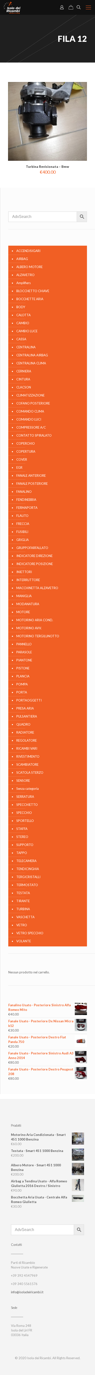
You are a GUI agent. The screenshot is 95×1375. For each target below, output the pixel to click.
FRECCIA (22, 524)
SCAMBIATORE (27, 764)
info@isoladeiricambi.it (27, 1292)
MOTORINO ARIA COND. (34, 620)
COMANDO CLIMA (30, 411)
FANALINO (24, 492)
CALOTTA (23, 315)
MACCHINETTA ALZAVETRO (37, 588)
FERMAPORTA (27, 508)
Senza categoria (27, 789)
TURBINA (23, 909)
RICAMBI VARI (26, 748)
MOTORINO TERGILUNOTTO (37, 636)
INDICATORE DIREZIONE (34, 556)
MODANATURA (27, 604)
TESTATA (23, 893)
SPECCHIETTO (27, 805)
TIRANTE (23, 901)
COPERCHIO (25, 443)
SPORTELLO (25, 821)
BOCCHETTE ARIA (29, 299)
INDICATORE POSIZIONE (34, 564)
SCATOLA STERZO (29, 772)
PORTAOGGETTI (29, 700)
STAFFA (22, 829)
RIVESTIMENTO (27, 756)
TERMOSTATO (27, 885)
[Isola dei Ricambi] (12, 7)
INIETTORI (24, 572)
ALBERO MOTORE (29, 267)
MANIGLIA (24, 596)
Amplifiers (23, 283)
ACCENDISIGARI (28, 251)
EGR (19, 467)
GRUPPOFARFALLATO (32, 548)
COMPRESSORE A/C (31, 427)
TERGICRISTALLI (28, 877)
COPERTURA (25, 451)
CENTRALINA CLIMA (31, 363)
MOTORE (23, 612)
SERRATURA (25, 797)
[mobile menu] (88, 7)
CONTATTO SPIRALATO (34, 435)
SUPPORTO (24, 845)
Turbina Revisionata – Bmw (47, 167)
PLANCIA (22, 676)
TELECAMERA (26, 861)
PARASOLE (24, 652)
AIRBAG (22, 259)
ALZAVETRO (25, 275)
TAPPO (21, 853)
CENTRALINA (26, 347)
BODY (20, 307)
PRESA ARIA (25, 708)
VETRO (21, 925)
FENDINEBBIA (26, 500)
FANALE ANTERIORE (31, 475)
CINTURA (23, 379)
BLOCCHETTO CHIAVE (32, 291)
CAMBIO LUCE (27, 331)
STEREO (22, 837)
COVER (21, 459)
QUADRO (23, 724)
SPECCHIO (24, 813)
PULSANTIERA (26, 716)
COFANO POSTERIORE (33, 403)
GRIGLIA (22, 540)
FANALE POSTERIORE (32, 483)
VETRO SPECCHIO (29, 933)
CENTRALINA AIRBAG (32, 355)
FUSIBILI (22, 532)
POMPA (22, 684)
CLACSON (23, 387)
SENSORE (23, 780)
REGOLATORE (26, 740)
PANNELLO (24, 644)
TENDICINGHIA (27, 869)
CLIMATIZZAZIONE (30, 395)
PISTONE (22, 668)
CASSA (21, 339)
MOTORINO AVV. (29, 628)
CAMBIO (22, 323)
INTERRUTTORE (28, 580)
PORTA (21, 692)
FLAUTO (22, 516)
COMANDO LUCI (28, 419)
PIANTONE (24, 660)
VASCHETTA (25, 917)
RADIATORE (25, 732)
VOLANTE (23, 941)
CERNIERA (23, 371)
